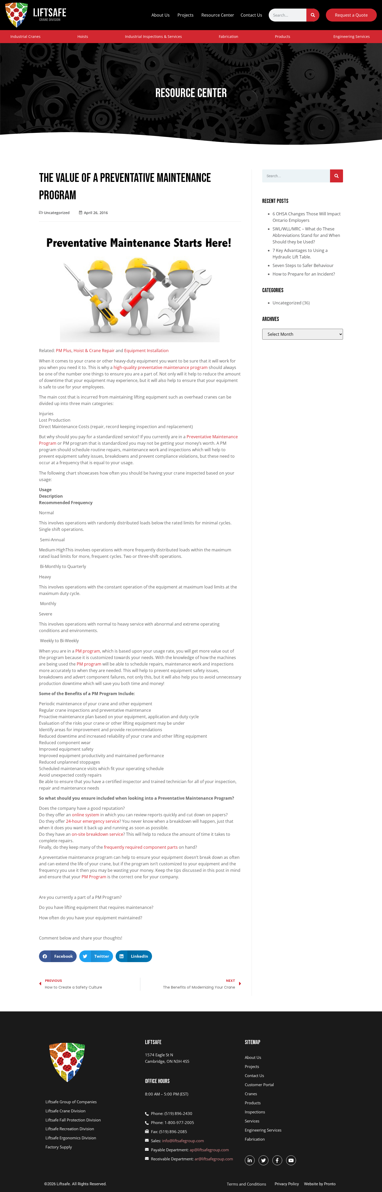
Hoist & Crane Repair (94, 350)
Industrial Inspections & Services (153, 36)
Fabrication (228, 36)
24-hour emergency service (92, 821)
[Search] (312, 15)
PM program (87, 651)
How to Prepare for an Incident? (304, 274)
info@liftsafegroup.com (183, 1140)
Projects (185, 15)
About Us (161, 15)
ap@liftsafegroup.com (209, 1149)
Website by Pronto (320, 1184)
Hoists (82, 36)
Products (282, 36)
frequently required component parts (140, 847)
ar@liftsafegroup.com (214, 1158)
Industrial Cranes (25, 36)
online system (85, 815)
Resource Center (217, 15)
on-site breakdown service (97, 834)
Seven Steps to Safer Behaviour (303, 265)
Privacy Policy (287, 1184)
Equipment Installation (146, 350)
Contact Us (251, 15)
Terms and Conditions (246, 1184)
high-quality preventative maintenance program (161, 367)
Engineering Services (351, 36)
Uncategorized (57, 212)
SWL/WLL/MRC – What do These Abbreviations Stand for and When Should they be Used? (306, 235)
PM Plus (63, 350)
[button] (58, 956)
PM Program (94, 877)
